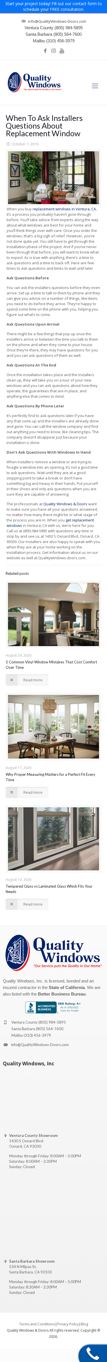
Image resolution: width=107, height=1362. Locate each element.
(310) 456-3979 (37, 1035)
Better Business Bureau (62, 994)
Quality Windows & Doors (65, 503)
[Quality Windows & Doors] (34, 82)
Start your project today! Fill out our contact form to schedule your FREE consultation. (53, 6)
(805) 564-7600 (49, 1028)
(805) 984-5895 (52, 1022)
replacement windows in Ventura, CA (64, 208)
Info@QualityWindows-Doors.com (40, 1044)
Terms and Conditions (37, 1324)
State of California (67, 987)
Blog (84, 1324)
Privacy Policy (68, 1324)
